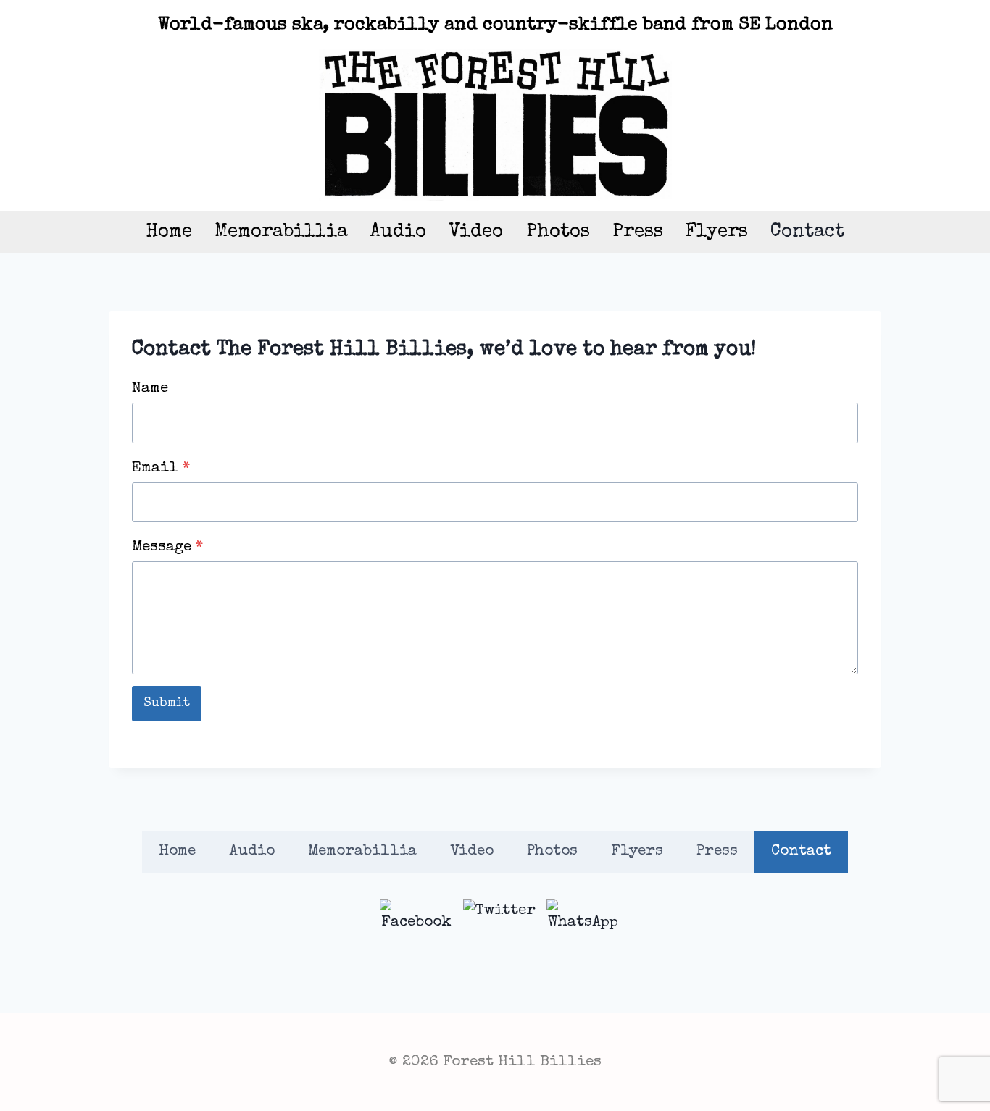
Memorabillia (281, 232)
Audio (398, 232)
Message (167, 547)
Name (150, 388)
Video (476, 232)
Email (161, 468)
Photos (558, 232)
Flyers (717, 232)
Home (169, 232)
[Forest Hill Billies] (495, 125)
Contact (807, 232)
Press (637, 232)
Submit (166, 703)
